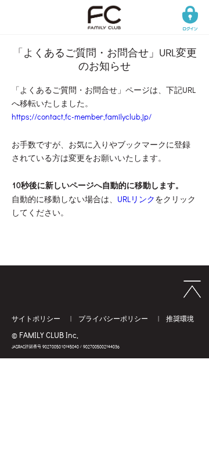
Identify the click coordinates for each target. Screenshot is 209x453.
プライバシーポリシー (114, 318)
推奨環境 (180, 318)
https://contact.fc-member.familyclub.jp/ (82, 116)
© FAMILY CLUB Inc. (45, 334)
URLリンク (136, 198)
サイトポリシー (37, 318)
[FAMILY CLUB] (104, 9)
